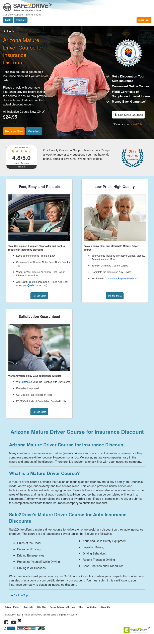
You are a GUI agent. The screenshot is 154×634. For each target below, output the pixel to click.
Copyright (28, 606)
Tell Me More (39, 295)
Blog (81, 606)
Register (21, 20)
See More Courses (130, 115)
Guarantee (26, 381)
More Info (34, 131)
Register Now (14, 131)
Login (8, 20)
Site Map (41, 606)
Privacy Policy (12, 606)
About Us (105, 606)
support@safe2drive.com (32, 285)
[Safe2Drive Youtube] (13, 623)
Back (10, 31)
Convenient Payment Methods (121, 278)
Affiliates (91, 606)
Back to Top (21, 595)
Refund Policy (137, 124)
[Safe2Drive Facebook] (6, 623)
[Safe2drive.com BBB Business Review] (9, 629)
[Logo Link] (27, 5)
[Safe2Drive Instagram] (19, 623)
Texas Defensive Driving (62, 606)
